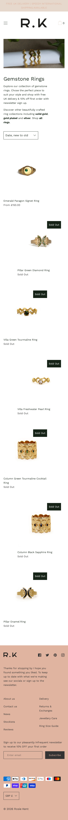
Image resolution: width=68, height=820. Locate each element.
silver (27, 118)
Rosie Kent (21, 809)
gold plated (10, 118)
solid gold (41, 114)
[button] (60, 23)
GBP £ (9, 795)
